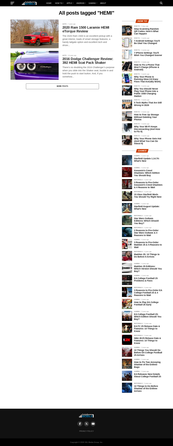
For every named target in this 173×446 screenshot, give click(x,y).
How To (58, 3)
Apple (69, 3)
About (103, 3)
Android (80, 3)
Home (49, 3)
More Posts (62, 86)
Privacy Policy (86, 431)
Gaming (92, 3)
